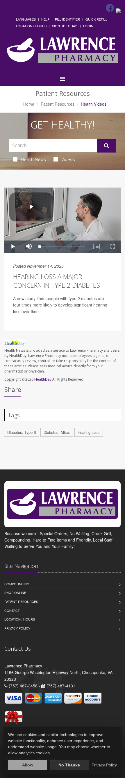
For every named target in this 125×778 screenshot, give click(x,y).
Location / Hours (31, 25)
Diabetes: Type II (21, 432)
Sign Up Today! (65, 25)
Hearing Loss (89, 432)
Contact (12, 610)
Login (88, 25)
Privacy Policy (17, 628)
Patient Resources (57, 104)
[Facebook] (110, 8)
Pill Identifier (67, 19)
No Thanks (69, 765)
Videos (68, 159)
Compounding (16, 583)
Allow (27, 765)
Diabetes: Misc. (57, 432)
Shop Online (15, 592)
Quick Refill (96, 19)
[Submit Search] (106, 146)
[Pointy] (118, 10)
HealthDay (42, 379)
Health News (33, 159)
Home (28, 104)
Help (45, 19)
